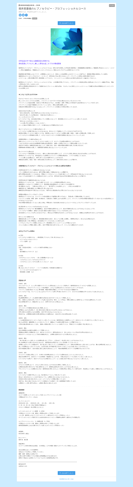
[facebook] (26, 15)
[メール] (23, 15)
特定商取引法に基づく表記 (66, 479)
